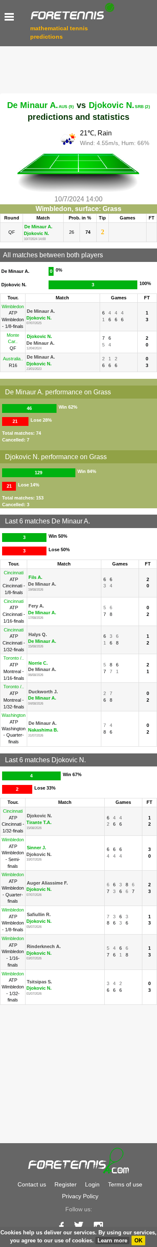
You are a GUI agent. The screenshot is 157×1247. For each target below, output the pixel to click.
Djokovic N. (119, 105)
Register (65, 1184)
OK (138, 1240)
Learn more (112, 1240)
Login (92, 1184)
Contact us (32, 1184)
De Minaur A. (40, 105)
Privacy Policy (80, 1196)
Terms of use (125, 1184)
